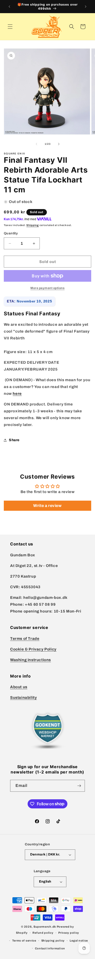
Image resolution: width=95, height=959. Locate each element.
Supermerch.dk (44, 926)
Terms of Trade (24, 639)
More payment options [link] (47, 288)
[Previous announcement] (9, 6)
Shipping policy (53, 940)
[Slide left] (36, 144)
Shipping (32, 225)
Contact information (50, 948)
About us (18, 687)
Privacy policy (68, 932)
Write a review (47, 505)
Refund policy (42, 932)
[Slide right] (58, 144)
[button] (10, 26)
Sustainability (23, 698)
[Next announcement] (85, 6)
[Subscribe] (79, 786)
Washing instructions (30, 660)
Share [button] (14, 440)
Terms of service (24, 940)
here (17, 394)
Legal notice (79, 940)
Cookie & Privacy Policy (33, 649)
